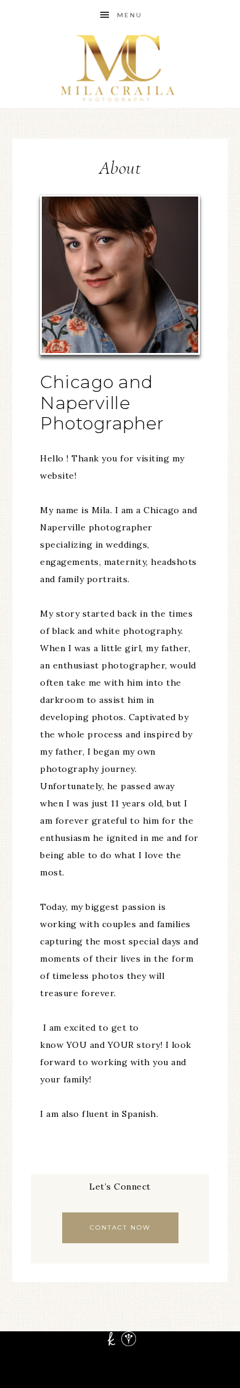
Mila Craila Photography (120, 69)
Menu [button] (129, 15)
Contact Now (120, 1228)
